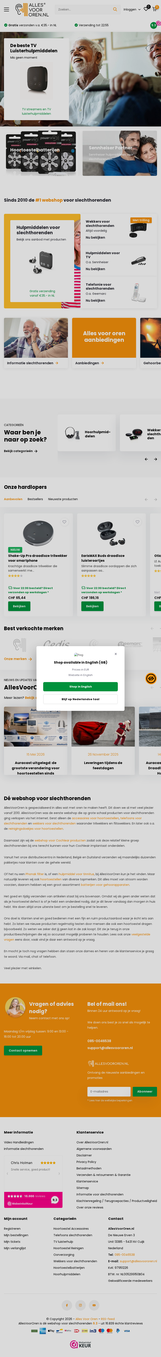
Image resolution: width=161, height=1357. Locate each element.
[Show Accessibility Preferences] (151, 678)
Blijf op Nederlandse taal (80, 699)
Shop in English (80, 687)
